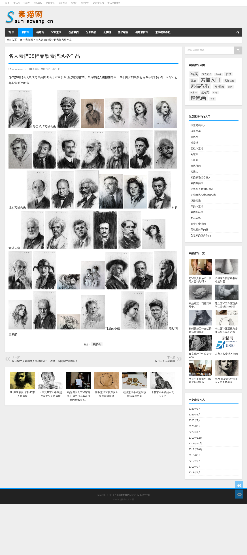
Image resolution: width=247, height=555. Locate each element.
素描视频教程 (113, 3)
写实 (194, 74)
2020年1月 (195, 431)
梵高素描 (196, 217)
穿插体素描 (197, 206)
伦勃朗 (74, 3)
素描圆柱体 (197, 212)
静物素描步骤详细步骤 (203, 194)
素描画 (16, 3)
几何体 (218, 74)
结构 (230, 87)
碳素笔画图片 (198, 125)
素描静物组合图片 (201, 177)
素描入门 (210, 80)
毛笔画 (194, 154)
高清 (212, 99)
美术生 (193, 92)
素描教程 (200, 86)
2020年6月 (195, 426)
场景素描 (196, 200)
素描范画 (196, 165)
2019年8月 (195, 460)
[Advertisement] (108, 529)
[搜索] (237, 32)
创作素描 (50, 3)
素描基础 (229, 80)
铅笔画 (27, 3)
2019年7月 (195, 466)
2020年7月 (195, 420)
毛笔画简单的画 (199, 229)
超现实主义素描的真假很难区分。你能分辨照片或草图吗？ (45, 361)
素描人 (194, 171)
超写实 (205, 92)
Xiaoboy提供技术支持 (123, 499)
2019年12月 (195, 437)
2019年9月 (195, 455)
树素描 (194, 142)
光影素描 (62, 3)
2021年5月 (195, 414)
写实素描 (38, 3)
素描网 (194, 136)
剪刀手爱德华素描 (165, 361)
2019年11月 (195, 443)
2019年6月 (195, 472)
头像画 (194, 160)
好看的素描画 (198, 223)
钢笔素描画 (98, 3)
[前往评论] (239, 494)
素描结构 (85, 3)
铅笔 (215, 92)
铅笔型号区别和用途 (202, 189)
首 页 (7, 3)
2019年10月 (195, 449)
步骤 (228, 74)
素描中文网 (145, 495)
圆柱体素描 (197, 148)
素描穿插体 (197, 183)
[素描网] (29, 10)
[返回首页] (239, 485)
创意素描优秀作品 (201, 235)
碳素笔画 (196, 131)
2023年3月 (195, 408)
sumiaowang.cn (19, 69)
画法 (193, 80)
